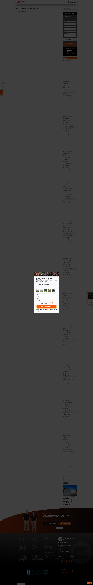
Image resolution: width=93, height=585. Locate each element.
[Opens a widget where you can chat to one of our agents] (89, 583)
